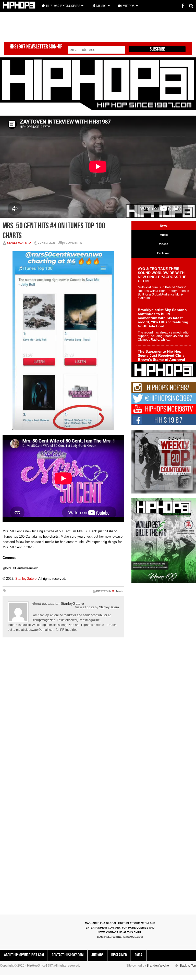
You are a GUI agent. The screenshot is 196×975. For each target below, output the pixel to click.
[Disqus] (63, 712)
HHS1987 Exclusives (63, 6)
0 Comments (72, 242)
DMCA (138, 955)
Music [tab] (164, 234)
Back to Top (188, 965)
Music (120, 591)
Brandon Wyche (158, 965)
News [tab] (163, 225)
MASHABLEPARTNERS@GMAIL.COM (120, 936)
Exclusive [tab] (163, 253)
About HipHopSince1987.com (24, 955)
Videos (128, 6)
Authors (97, 955)
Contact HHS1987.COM (67, 955)
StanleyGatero (19, 242)
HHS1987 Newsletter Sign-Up (36, 46)
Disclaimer (119, 955)
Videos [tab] (163, 243)
